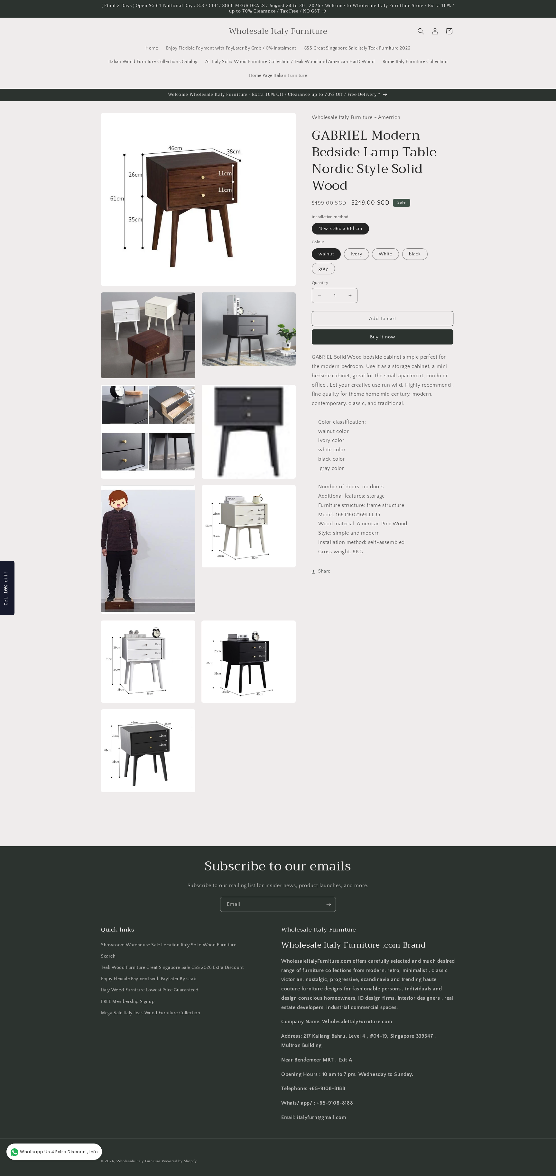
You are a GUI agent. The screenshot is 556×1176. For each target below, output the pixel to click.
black (415, 254)
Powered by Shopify (179, 1161)
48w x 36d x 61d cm (340, 228)
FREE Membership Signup (127, 1001)
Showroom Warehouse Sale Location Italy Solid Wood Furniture (168, 945)
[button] (421, 31)
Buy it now (382, 337)
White (385, 254)
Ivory (356, 254)
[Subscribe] (328, 904)
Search (108, 956)
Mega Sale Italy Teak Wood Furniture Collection (150, 1012)
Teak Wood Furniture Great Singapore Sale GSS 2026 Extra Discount (172, 967)
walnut (326, 254)
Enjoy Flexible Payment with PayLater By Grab (148, 978)
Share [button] (324, 571)
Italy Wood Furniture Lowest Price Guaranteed (149, 990)
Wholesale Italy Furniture (138, 1161)
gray (323, 268)
